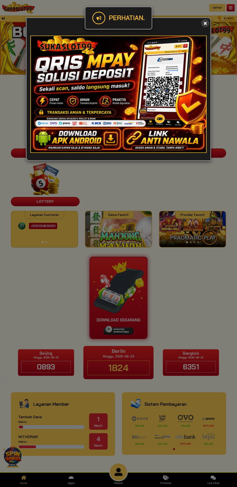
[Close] (205, 23)
